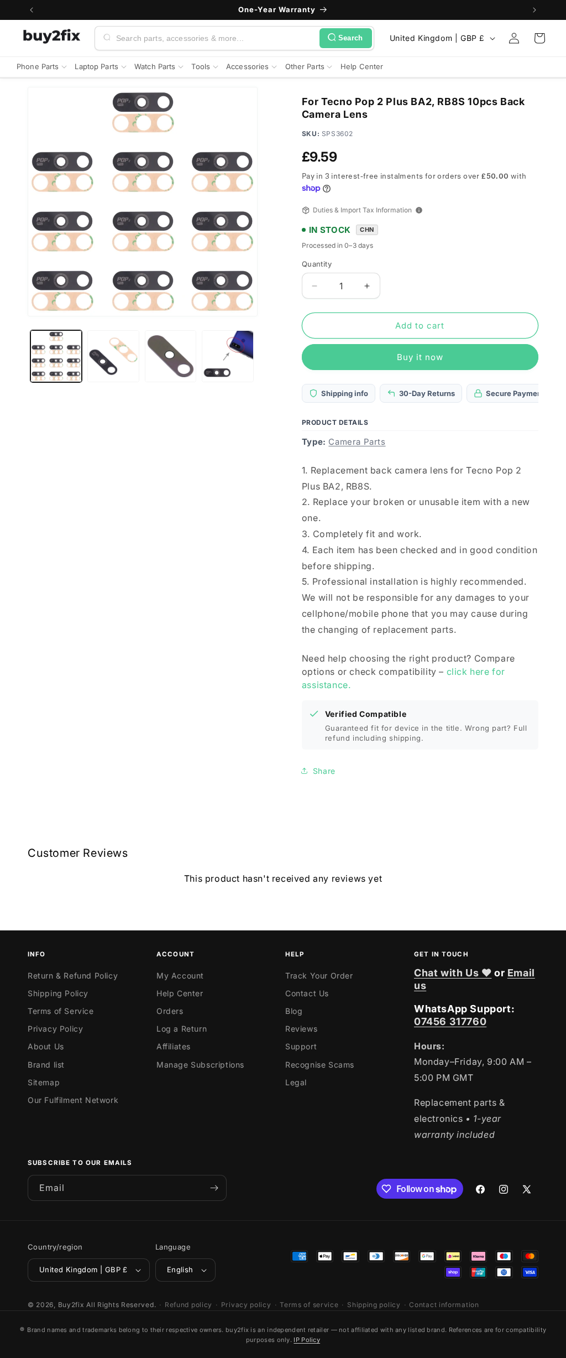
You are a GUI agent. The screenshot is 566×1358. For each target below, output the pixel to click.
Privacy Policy (55, 1028)
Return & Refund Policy (73, 975)
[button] (539, 38)
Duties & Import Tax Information (362, 210)
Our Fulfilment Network (73, 1100)
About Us (46, 1046)
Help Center (179, 993)
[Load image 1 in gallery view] (56, 356)
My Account (180, 975)
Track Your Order (319, 975)
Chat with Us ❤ (452, 973)
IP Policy (307, 1340)
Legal (296, 1082)
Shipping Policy (58, 993)
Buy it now (420, 357)
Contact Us (307, 993)
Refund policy (188, 1304)
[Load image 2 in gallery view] (113, 356)
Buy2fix (71, 1304)
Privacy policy (246, 1304)
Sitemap (44, 1082)
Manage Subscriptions (200, 1064)
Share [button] (324, 771)
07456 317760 (450, 1021)
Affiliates (173, 1046)
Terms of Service (61, 1011)
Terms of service (309, 1304)
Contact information (444, 1304)
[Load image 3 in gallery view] (170, 356)
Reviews (301, 1028)
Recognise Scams (319, 1064)
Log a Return (181, 1028)
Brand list (46, 1064)
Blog (293, 1011)
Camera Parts (356, 441)
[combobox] (215, 38)
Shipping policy (374, 1304)
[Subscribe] (214, 1188)
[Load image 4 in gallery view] (227, 356)
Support (301, 1046)
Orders (170, 1011)
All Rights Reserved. (121, 1304)
